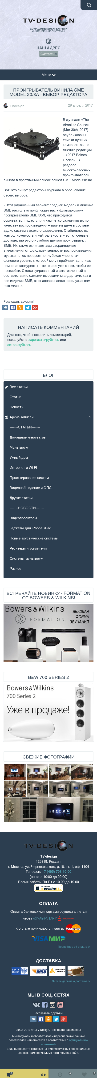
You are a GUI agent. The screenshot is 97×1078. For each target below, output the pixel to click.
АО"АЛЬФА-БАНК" (45, 918)
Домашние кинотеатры (28, 437)
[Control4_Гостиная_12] (48, 809)
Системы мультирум (26, 558)
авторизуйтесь (19, 344)
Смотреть (47, 53)
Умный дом (19, 457)
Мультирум (19, 447)
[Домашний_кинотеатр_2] (15, 789)
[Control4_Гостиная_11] (82, 789)
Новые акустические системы (34, 537)
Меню (47, 74)
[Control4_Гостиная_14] (37, 789)
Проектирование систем (29, 477)
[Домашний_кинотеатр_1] (82, 772)
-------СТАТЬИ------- (25, 426)
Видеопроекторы (23, 517)
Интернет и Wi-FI (23, 467)
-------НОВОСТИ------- (27, 507)
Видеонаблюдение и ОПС (31, 487)
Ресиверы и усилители (28, 548)
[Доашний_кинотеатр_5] (15, 772)
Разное (15, 568)
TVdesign (17, 106)
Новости (16, 406)
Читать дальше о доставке (70, 981)
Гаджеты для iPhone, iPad (30, 527)
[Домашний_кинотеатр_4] (60, 772)
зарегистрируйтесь (43, 339)
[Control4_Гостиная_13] (60, 789)
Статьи (15, 396)
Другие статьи (21, 497)
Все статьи (19, 386)
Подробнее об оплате (73, 946)
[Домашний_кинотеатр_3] (37, 772)
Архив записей (21, 416)
